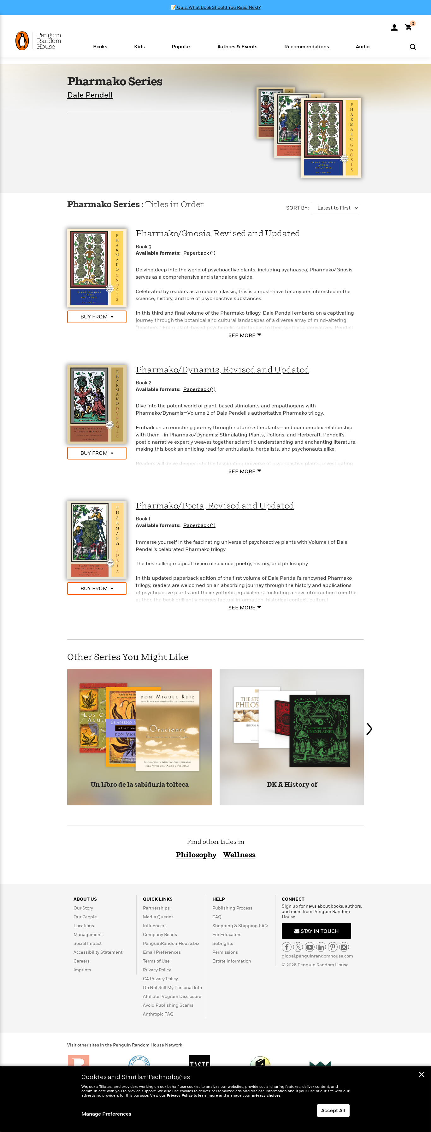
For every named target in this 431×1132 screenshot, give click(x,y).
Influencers (155, 926)
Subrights (222, 943)
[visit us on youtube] (310, 947)
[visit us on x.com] (298, 947)
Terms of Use (156, 961)
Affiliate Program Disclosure (172, 996)
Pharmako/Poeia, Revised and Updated (215, 506)
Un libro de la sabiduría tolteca (140, 785)
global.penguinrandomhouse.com (317, 956)
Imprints (82, 970)
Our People (85, 917)
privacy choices (266, 1095)
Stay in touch (319, 931)
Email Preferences (162, 952)
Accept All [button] (333, 1110)
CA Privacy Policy (160, 979)
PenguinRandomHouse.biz (171, 943)
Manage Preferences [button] (106, 1114)
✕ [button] (421, 1075)
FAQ (216, 917)
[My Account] (394, 25)
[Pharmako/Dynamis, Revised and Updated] (97, 403)
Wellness (239, 855)
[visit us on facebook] (287, 947)
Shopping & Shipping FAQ (240, 926)
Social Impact (88, 943)
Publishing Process (232, 908)
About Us (85, 899)
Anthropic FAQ (158, 1014)
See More (242, 335)
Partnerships (156, 908)
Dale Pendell (90, 95)
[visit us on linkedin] (321, 947)
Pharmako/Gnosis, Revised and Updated (218, 233)
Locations (84, 926)
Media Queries (158, 917)
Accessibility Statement (98, 952)
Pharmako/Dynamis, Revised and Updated (222, 370)
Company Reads (160, 935)
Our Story (83, 908)
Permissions (225, 952)
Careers (82, 961)
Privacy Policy (157, 970)
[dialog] (215, 1099)
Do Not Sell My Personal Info (172, 988)
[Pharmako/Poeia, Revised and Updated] (97, 539)
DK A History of (292, 785)
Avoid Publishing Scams (168, 1005)
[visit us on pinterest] (333, 947)
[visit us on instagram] (344, 947)
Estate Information (231, 961)
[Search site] (413, 46)
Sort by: (297, 207)
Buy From (94, 316)
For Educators (226, 935)
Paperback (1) (199, 253)
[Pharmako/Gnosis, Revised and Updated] (97, 267)
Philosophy (196, 855)
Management (88, 935)
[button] (100, 46)
